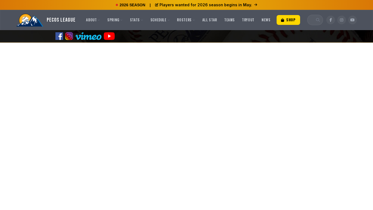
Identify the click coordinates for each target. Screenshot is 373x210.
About (91, 19)
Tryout (248, 19)
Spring (113, 19)
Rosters (184, 19)
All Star (209, 19)
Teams (229, 19)
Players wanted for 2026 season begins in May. (205, 4)
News (266, 19)
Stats (135, 19)
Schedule (158, 19)
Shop (290, 19)
